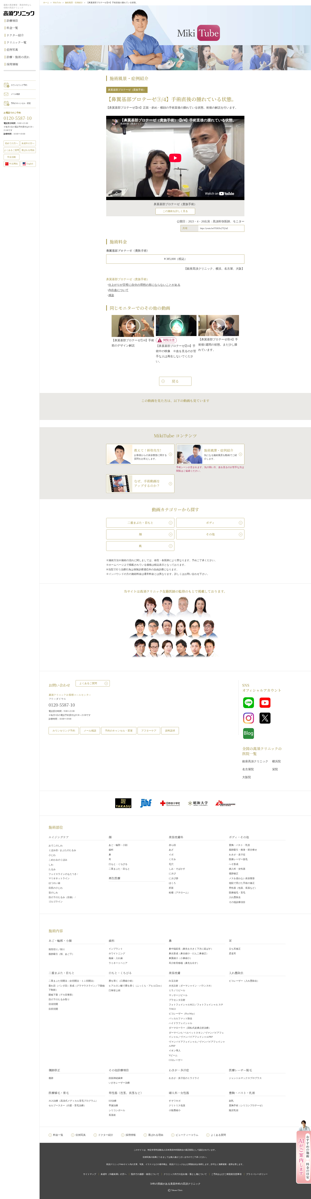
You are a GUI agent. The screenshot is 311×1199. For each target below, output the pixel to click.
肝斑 (171, 888)
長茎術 (112, 1115)
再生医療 (114, 878)
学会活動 (11, 157)
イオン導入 (175, 1050)
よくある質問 (218, 1135)
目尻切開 (53, 1009)
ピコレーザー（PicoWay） (182, 1013)
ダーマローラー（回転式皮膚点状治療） (190, 1027)
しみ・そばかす (177, 868)
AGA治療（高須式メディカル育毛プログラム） (73, 1100)
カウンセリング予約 (19, 85)
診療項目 (12, 21)
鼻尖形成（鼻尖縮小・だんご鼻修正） (189, 953)
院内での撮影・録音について (145, 1174)
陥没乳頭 (233, 1110)
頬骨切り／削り (57, 949)
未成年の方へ (27, 143)
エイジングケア (59, 837)
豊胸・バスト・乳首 (239, 845)
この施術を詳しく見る (175, 211)
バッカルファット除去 (180, 1018)
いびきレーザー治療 (119, 1082)
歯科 (111, 849)
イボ (171, 854)
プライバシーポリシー (257, 1174)
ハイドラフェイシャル (180, 1023)
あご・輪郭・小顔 (118, 845)
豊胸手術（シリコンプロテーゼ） (246, 1105)
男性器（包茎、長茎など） (243, 888)
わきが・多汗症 (237, 854)
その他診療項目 (237, 902)
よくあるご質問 (88, 683)
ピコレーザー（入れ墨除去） (244, 980)
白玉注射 (173, 980)
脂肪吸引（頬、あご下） (61, 954)
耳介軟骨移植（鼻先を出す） (184, 963)
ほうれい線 (54, 883)
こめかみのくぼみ (58, 859)
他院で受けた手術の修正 (242, 883)
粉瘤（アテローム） (179, 892)
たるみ (52, 869)
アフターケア (148, 730)
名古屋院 (248, 769)
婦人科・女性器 (237, 868)
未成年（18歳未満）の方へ (114, 1174)
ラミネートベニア (118, 963)
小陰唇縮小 (175, 1110)
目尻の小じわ (56, 888)
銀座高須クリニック (255, 761)
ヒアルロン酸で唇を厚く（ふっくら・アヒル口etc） (136, 985)
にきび (172, 873)
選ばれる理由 (27, 150)
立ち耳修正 (235, 948)
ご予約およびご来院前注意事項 (226, 1174)
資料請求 (170, 730)
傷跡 (51, 1078)
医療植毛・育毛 (237, 892)
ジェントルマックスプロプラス (245, 1078)
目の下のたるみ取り (59, 999)
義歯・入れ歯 (116, 958)
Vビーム (173, 1055)
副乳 (231, 1100)
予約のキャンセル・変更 (21, 103)
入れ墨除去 (235, 897)
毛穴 (171, 864)
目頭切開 (53, 1004)
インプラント (116, 948)
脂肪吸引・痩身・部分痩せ (243, 849)
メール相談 (15, 94)
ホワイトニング (117, 953)
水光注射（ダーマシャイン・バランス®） (191, 985)
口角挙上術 (114, 990)
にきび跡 (173, 878)
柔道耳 (232, 953)
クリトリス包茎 (177, 1105)
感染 (111, 295)
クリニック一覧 (16, 42)
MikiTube (57, 2)
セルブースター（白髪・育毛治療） (67, 1105)
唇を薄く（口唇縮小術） (121, 980)
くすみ (172, 859)
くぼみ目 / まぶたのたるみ (62, 850)
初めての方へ (11, 143)
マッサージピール (178, 995)
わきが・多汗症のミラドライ (184, 1078)
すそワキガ (175, 1100)
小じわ (52, 855)
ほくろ (172, 883)
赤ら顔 (172, 845)
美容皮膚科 (176, 837)
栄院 (275, 769)
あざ (171, 849)
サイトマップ (89, 1174)
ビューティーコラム (187, 1135)
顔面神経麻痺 (116, 1078)
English (30, 163)
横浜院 (276, 761)
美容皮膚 (174, 973)
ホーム (46, 2)
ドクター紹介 (15, 35)
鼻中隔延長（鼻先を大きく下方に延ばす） (191, 948)
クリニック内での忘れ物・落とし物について (185, 1174)
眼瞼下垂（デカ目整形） (61, 994)
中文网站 (13, 163)
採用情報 (12, 64)
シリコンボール (117, 1110)
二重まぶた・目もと (119, 868)
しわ (51, 864)
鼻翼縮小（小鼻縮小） (180, 958)
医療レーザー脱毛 (238, 859)
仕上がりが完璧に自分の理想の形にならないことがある (144, 284)
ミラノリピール (177, 990)
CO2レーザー (176, 1060)
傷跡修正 (233, 873)
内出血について (118, 290)
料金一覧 (12, 28)
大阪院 (246, 777)
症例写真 (12, 50)
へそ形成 (233, 864)
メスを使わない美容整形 (242, 878)
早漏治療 (113, 1105)
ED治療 (112, 1100)
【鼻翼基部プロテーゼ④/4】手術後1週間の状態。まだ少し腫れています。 (218, 344)
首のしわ (53, 892)
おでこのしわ (56, 845)
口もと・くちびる (118, 864)
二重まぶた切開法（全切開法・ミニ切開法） (72, 980)
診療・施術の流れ (18, 57)
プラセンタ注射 (177, 1000)
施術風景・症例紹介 (74, 2)
